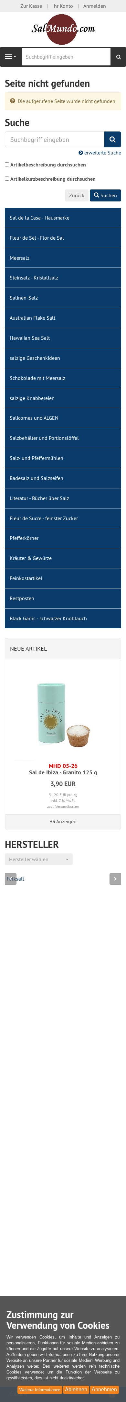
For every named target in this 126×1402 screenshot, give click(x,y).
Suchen (108, 195)
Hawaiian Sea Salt (30, 338)
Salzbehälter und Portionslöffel (44, 438)
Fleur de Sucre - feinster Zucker (44, 518)
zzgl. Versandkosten (63, 806)
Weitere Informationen (39, 1389)
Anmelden (94, 6)
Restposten (22, 598)
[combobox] (39, 859)
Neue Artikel (28, 648)
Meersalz (19, 258)
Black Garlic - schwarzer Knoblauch (48, 618)
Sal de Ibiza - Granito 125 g (63, 769)
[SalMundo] (63, 29)
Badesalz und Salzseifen (36, 478)
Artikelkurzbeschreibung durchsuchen (53, 179)
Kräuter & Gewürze (31, 558)
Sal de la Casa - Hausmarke (39, 217)
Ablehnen (76, 1389)
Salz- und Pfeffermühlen (36, 458)
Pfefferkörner (24, 538)
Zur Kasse (31, 6)
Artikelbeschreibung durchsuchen (48, 164)
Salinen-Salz (24, 297)
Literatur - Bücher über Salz (39, 498)
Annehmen (104, 1389)
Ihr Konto (62, 6)
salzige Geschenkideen (35, 358)
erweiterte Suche (102, 152)
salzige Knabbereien (32, 398)
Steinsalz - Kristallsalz (34, 277)
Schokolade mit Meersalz (37, 378)
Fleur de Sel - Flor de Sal (37, 237)
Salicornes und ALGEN (34, 418)
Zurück (76, 195)
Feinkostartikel (26, 578)
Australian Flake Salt (32, 317)
